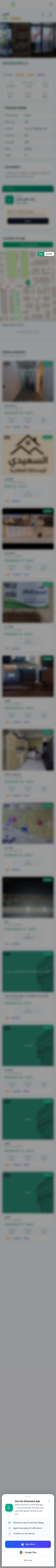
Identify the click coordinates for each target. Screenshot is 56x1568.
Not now (28, 1560)
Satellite (49, 254)
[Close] (28, 784)
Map (41, 254)
